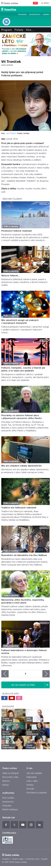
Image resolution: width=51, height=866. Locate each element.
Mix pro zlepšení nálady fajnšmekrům (21, 465)
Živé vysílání (8, 798)
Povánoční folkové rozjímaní (16, 230)
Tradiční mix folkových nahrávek (18, 507)
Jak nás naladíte (34, 773)
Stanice (6, 781)
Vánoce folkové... (10, 275)
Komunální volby (10, 777)
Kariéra (30, 785)
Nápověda (31, 777)
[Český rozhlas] (9, 3)
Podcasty (7, 805)
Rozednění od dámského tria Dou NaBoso (24, 555)
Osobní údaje (18, 859)
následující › (46, 673)
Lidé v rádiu (32, 781)
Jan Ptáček (11, 133)
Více (30, 29)
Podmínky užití (32, 859)
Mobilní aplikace (10, 809)
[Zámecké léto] (25, 44)
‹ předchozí (5, 673)
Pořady (19, 29)
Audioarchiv (34, 14)
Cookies (5, 859)
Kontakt (30, 789)
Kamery (46, 14)
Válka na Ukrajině (10, 773)
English (44, 859)
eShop (5, 785)
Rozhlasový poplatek (37, 792)
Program (22, 14)
